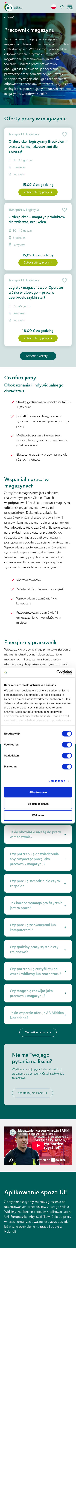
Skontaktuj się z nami (31, 1093)
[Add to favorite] (63, 134)
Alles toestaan (38, 792)
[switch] (67, 744)
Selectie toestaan (38, 803)
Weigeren (38, 815)
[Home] (13, 6)
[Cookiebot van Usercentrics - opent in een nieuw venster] (56, 672)
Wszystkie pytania (36, 1032)
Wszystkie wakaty (36, 356)
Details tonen (57, 780)
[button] (53, 7)
